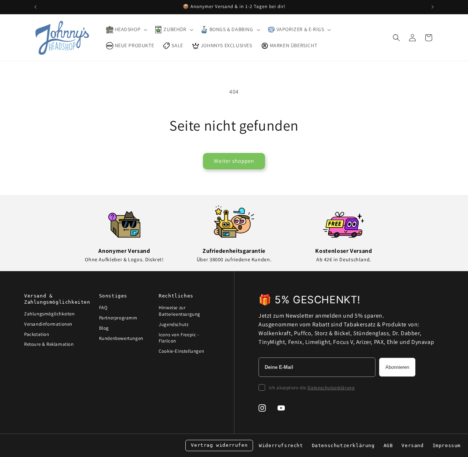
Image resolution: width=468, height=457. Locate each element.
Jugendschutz (173, 324)
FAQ (103, 307)
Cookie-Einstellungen (181, 351)
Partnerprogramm (118, 318)
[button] (126, 30)
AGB (388, 445)
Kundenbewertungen (121, 338)
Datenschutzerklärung (331, 388)
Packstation (36, 334)
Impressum (447, 445)
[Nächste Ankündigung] (432, 7)
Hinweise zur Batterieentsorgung (179, 310)
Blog (104, 328)
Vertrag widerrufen (219, 445)
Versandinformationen (48, 324)
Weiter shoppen (234, 160)
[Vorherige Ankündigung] (35, 7)
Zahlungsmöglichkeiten (49, 314)
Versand (412, 445)
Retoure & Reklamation (49, 344)
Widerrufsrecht (281, 445)
